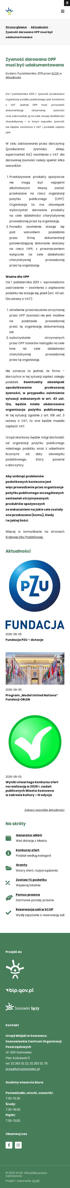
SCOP (56, 73)
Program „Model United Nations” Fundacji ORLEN (32, 697)
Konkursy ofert (27, 850)
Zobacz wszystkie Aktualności (44, 810)
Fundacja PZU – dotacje (24, 640)
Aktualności (39, 27)
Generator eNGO (29, 835)
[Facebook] (9, 1145)
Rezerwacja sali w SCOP (34, 909)
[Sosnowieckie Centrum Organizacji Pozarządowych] (9, 11)
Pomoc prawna (28, 895)
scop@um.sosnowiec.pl (23, 1069)
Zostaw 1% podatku (31, 880)
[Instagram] (18, 1145)
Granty (21, 865)
